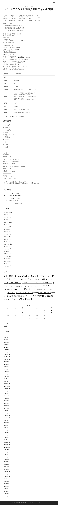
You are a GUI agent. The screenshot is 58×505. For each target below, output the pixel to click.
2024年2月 (7, 408)
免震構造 (35, 293)
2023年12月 (7, 413)
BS (16, 275)
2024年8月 (7, 393)
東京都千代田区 (8, 222)
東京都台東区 (7, 224)
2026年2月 (7, 349)
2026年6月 (7, 339)
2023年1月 (7, 439)
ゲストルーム (48, 283)
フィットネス (51, 289)
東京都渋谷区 (7, 249)
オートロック (15, 282)
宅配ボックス (30, 296)
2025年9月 (7, 361)
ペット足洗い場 (21, 293)
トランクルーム (12, 289)
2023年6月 (7, 427)
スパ (29, 286)
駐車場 (23, 299)
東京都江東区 (7, 246)
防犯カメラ (15, 299)
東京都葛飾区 (7, 261)
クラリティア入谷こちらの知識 (11, 193)
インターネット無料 (36, 279)
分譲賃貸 (47, 293)
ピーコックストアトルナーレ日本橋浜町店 (13, 57)
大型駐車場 (20, 296)
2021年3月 (7, 493)
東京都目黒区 (7, 253)
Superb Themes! (43, 502)
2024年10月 (7, 388)
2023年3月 (7, 435)
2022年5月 (7, 459)
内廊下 (41, 292)
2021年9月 (7, 479)
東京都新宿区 (7, 236)
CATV (20, 275)
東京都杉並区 (7, 239)
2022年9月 (7, 449)
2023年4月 (7, 432)
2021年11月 (7, 474)
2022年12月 (7, 442)
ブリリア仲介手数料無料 (11, 2)
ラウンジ (29, 293)
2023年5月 (7, 430)
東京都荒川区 (7, 258)
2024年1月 (7, 410)
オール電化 (25, 283)
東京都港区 (7, 251)
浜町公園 (5, 54)
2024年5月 (7, 400)
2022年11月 (7, 444)
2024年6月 (7, 398)
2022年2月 (7, 466)
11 (15, 315)
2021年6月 (7, 486)
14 (37, 315)
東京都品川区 (7, 227)
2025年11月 (7, 356)
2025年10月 (7, 359)
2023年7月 (7, 425)
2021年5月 (7, 488)
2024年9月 (7, 391)
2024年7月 (7, 396)
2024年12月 (7, 383)
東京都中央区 (7, 214)
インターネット (20, 279)
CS (24, 275)
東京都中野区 (7, 217)
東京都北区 (7, 219)
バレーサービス (33, 289)
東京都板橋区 (7, 241)
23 (51, 318)
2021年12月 (7, 471)
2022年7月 (7, 454)
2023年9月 (7, 420)
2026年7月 (7, 337)
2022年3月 (7, 464)
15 (44, 315)
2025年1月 (7, 381)
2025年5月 (7, 371)
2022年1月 (7, 469)
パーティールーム (41, 289)
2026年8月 (7, 335)
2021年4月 (7, 491)
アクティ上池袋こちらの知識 (11, 200)
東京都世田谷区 (8, 212)
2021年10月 (7, 476)
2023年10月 (7, 418)
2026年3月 (7, 347)
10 (8, 315)
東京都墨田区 (7, 229)
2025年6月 (7, 369)
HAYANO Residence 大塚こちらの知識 (13, 203)
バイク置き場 (24, 289)
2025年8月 (7, 364)
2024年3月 (7, 405)
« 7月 (5, 326)
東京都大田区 (7, 231)
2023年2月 (7, 437)
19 (22, 318)
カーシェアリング (32, 283)
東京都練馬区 (7, 256)
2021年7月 (7, 483)
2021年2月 (7, 496)
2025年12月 (7, 354)
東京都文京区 (7, 234)
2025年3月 (7, 376)
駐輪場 (29, 299)
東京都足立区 (7, 266)
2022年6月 (7, 457)
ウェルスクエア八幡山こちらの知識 (12, 195)
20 (29, 318)
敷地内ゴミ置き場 (45, 296)
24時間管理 (9, 275)
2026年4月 (7, 344)
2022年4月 (7, 461)
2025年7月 (7, 366)
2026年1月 (7, 352)
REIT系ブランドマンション (39, 276)
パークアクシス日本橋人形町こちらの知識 (13, 116)
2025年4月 (7, 374)
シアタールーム (24, 286)
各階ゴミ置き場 (11, 296)
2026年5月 (7, 342)
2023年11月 (7, 415)
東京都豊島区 (7, 263)
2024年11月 (7, 386)
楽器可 (6, 299)
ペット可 (11, 292)
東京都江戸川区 (8, 244)
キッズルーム (40, 283)
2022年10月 (7, 447)
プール (5, 293)
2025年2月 (7, 378)
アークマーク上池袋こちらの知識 (12, 198)
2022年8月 (7, 452)
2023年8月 (7, 422)
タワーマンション (36, 286)
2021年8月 (7, 481)
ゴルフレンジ (17, 286)
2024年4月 (7, 403)
